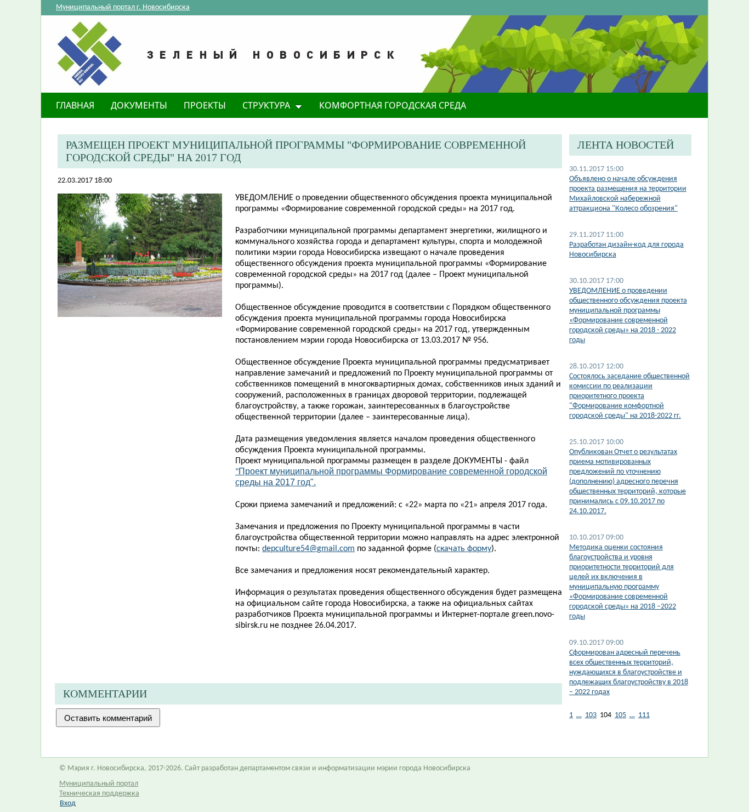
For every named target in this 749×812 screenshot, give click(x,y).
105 (620, 715)
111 (644, 715)
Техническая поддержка (99, 794)
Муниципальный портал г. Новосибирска (123, 7)
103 (591, 715)
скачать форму (463, 548)
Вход (68, 803)
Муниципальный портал (98, 784)
